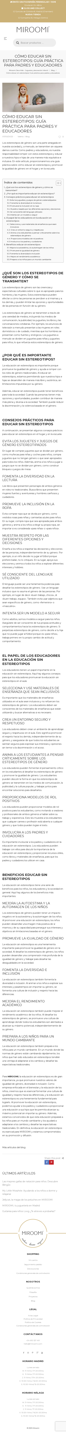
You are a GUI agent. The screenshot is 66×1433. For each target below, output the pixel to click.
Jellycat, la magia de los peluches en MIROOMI (27, 1199)
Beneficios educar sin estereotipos (23, 244)
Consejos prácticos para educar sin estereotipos (30, 197)
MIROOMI (13, 1076)
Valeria (19, 136)
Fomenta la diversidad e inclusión (25, 254)
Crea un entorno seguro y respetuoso (27, 230)
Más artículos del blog (13, 1147)
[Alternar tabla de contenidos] (57, 183)
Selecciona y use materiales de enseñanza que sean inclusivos (33, 225)
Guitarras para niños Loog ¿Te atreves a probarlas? (28, 1211)
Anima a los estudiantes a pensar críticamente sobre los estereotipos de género (35, 234)
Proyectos (33, 1296)
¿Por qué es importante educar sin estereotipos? (30, 193)
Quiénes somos (33, 1288)
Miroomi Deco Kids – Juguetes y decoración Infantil (28, 70)
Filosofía (33, 1292)
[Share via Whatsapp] (56, 1162)
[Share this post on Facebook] (47, 1162)
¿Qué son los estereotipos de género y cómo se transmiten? (29, 189)
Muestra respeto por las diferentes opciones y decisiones (35, 209)
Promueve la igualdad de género (24, 251)
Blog (53, 70)
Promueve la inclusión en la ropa (24, 206)
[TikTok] (37, 1353)
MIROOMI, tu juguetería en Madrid (21, 1205)
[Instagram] (28, 1353)
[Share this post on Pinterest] (51, 1162)
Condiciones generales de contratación (33, 1273)
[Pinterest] (32, 1353)
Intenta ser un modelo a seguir (23, 215)
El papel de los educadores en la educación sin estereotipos (29, 219)
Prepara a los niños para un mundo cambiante (30, 259)
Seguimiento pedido (33, 1264)
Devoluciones (33, 1269)
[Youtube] (42, 1353)
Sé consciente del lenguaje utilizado (26, 212)
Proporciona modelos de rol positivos (27, 239)
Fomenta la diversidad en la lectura (25, 203)
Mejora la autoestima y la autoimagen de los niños (32, 248)
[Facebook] (23, 1353)
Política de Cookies (33, 1322)
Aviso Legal (33, 1315)
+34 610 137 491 (33, 1340)
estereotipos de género (19, 142)
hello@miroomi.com (33, 1344)
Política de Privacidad (33, 1319)
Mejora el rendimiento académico (25, 257)
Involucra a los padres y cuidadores (26, 241)
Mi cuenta (33, 1260)
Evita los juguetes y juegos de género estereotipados (33, 200)
